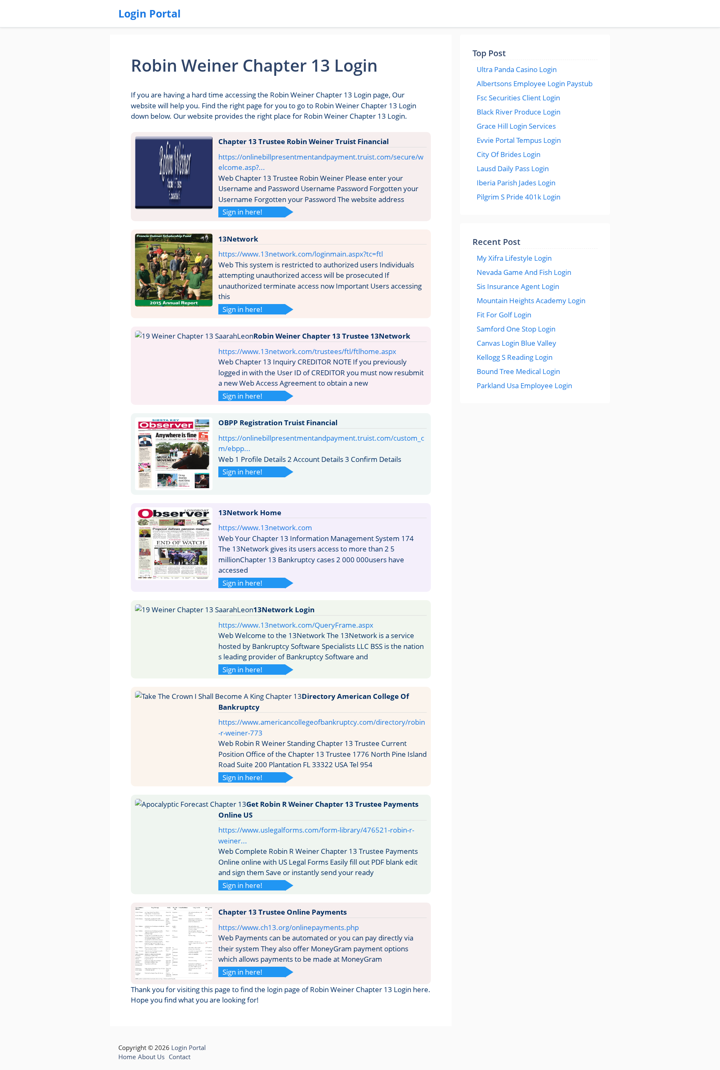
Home (127, 1057)
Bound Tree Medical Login (518, 371)
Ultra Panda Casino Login (517, 69)
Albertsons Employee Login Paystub (534, 83)
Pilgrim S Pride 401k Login (518, 197)
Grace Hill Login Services (516, 126)
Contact (179, 1057)
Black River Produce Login (518, 112)
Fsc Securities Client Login (518, 97)
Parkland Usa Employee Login (524, 385)
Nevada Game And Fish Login (524, 272)
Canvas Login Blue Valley (516, 343)
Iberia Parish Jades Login (516, 182)
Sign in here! (242, 212)
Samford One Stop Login (516, 329)
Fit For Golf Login (504, 314)
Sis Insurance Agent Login (518, 286)
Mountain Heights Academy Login (531, 300)
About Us (151, 1057)
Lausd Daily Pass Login (513, 168)
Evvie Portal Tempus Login (519, 140)
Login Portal (149, 13)
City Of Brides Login (508, 154)
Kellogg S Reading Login (514, 357)
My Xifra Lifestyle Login (514, 258)
